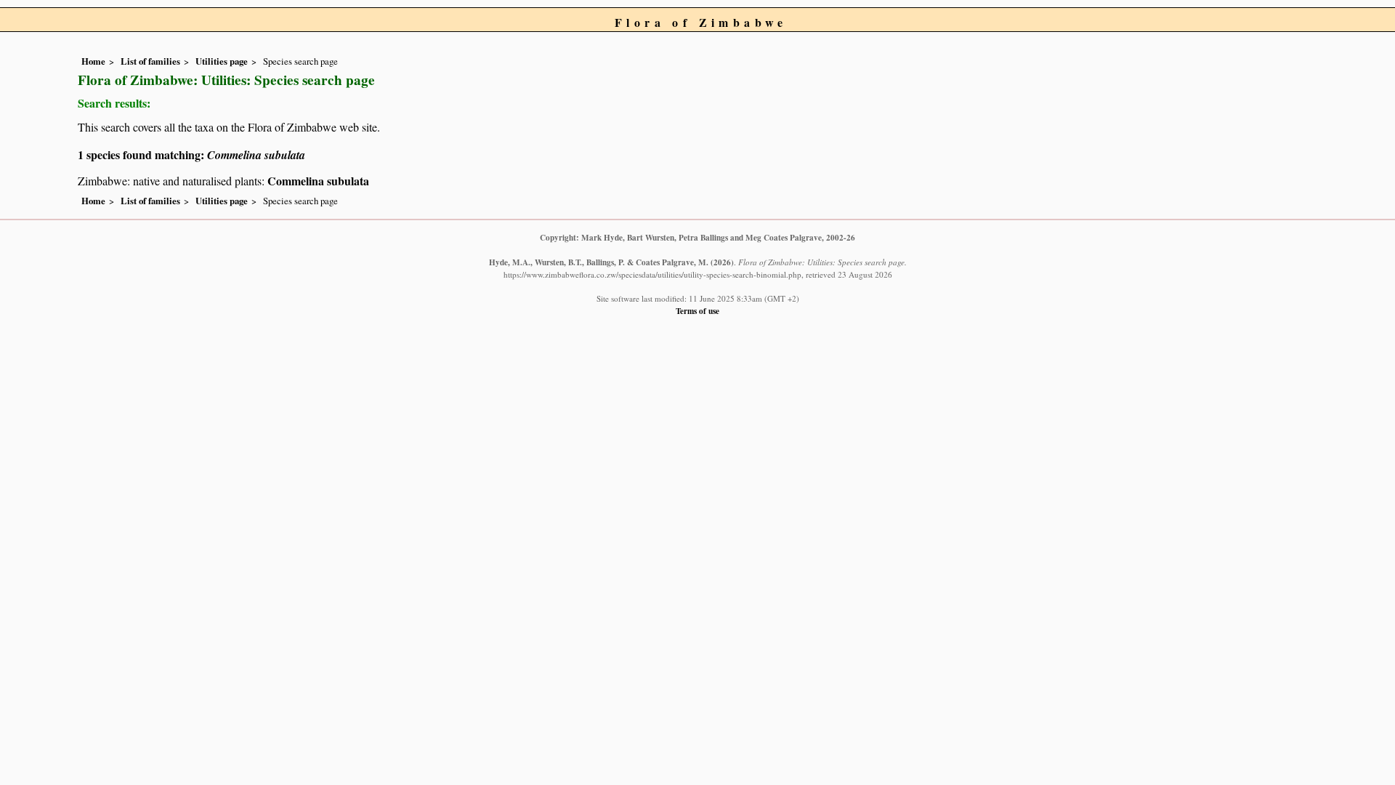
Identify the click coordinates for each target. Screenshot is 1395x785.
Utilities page (221, 61)
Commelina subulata (318, 180)
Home (93, 61)
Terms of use (697, 311)
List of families (150, 61)
